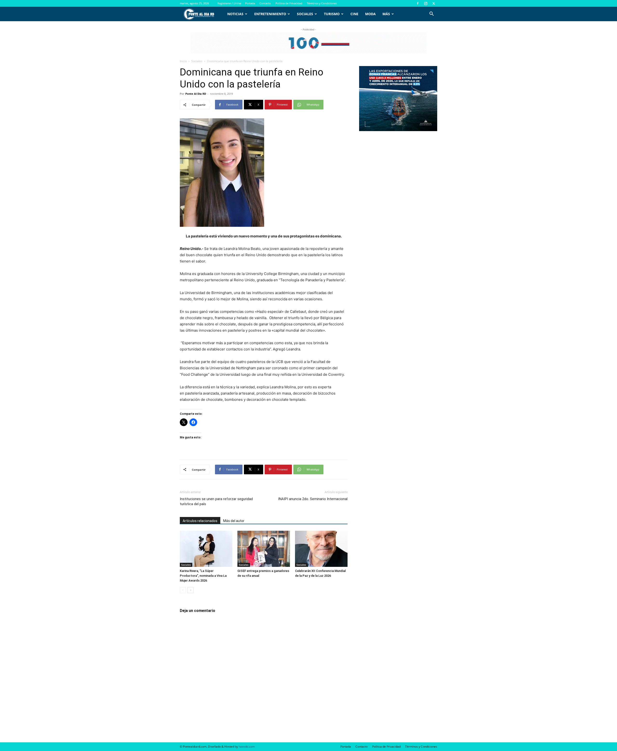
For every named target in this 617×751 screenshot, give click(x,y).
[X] (433, 3)
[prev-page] (183, 590)
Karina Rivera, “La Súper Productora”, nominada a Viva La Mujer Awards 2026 (203, 575)
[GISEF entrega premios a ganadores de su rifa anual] (263, 549)
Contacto (265, 3)
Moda (370, 14)
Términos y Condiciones (322, 3)
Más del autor (233, 521)
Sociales (305, 14)
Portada (250, 3)
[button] (431, 14)
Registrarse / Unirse (229, 3)
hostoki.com (247, 746)
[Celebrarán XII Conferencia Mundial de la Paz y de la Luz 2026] (321, 549)
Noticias (235, 14)
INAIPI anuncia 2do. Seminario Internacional (313, 499)
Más (386, 14)
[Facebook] (417, 3)
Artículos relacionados (200, 521)
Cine (354, 14)
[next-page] (191, 590)
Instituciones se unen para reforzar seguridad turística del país (216, 501)
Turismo (332, 14)
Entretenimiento (270, 14)
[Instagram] (425, 3)
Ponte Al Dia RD (195, 93)
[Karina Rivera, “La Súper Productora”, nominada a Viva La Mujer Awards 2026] (206, 549)
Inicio (183, 61)
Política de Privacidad (288, 3)
